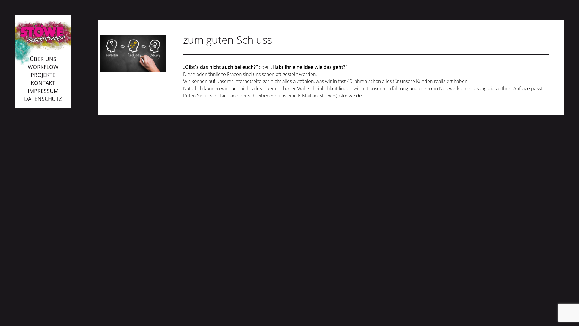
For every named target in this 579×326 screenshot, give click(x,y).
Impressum (43, 90)
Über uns (43, 58)
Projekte (43, 74)
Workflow (43, 66)
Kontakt (43, 82)
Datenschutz (43, 98)
